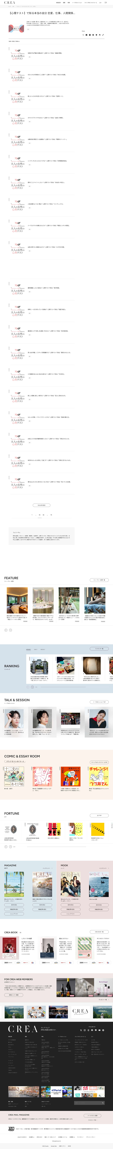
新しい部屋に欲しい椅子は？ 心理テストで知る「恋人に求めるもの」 (47, 395)
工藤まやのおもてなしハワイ (31, 1051)
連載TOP (27, 1040)
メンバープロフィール (46, 1104)
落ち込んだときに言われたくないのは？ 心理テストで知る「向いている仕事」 (49, 482)
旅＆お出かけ (11, 1044)
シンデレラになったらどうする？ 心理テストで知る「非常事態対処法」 (47, 161)
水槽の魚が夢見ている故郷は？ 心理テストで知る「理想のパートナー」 (47, 139)
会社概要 (31, 1137)
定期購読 (71, 1137)
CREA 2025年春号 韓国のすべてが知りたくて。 (47, 1065)
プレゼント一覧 (103, 999)
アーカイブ (10, 1063)
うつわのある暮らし (29, 1062)
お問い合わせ (39, 1137)
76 (51, 515)
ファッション (11, 1056)
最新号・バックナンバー (13, 1104)
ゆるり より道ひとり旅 (79, 1062)
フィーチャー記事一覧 (99, 580)
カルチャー (10, 1049)
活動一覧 (43, 1106)
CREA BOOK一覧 (99, 932)
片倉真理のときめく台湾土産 (31, 1044)
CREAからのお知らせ (12, 1072)
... (35, 515)
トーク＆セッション (77, 2)
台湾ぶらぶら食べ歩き (29, 1042)
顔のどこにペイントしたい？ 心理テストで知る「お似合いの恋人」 (46, 182)
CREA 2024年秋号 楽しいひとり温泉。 (46, 1073)
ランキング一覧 (99, 648)
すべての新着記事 (12, 1040)
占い (100, 2)
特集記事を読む (14, 909)
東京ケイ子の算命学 (95, 1049)
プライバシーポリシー (90, 1137)
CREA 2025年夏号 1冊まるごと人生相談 (46, 1061)
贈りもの (10, 1042)
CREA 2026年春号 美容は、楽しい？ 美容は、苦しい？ (48, 1048)
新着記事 (58, 2)
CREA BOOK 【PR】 (12, 1106)
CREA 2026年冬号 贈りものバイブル (45, 1052)
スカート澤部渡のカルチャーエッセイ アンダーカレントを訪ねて (81, 1058)
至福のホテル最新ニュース (30, 1053)
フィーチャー (11, 1065)
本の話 (69, 1146)
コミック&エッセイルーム (90, 2)
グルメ (9, 1047)
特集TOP (43, 1040)
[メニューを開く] (106, 2)
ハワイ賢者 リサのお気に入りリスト (31, 1048)
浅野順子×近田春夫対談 (63, 1046)
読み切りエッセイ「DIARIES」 (81, 1044)
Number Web (54, 1146)
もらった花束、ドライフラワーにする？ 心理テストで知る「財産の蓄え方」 (49, 417)
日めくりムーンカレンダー (96, 1052)
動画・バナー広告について (50, 1137)
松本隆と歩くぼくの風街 (63, 1048)
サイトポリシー (80, 1137)
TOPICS (10, 1070)
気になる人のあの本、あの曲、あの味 (64, 1043)
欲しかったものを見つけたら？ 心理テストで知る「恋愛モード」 (46, 96)
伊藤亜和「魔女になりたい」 (81, 1042)
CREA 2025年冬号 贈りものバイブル (45, 1069)
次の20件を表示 (41, 505)
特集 (69, 2)
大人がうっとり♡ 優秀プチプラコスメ (31, 1069)
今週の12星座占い (95, 1047)
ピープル (27, 1104)
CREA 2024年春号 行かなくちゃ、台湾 (46, 1081)
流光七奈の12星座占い (96, 1044)
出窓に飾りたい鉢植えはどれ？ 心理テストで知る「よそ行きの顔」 (46, 247)
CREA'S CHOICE (11, 1067)
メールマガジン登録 (92, 1115)
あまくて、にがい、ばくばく (81, 1054)
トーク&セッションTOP (63, 1040)
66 (43, 515)
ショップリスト (14, 914)
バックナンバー (46, 868)
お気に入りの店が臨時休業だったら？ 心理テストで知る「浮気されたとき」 (49, 439)
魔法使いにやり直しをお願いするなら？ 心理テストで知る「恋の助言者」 (48, 331)
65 (39, 515)
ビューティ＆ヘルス (12, 1054)
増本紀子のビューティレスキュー (31, 1073)
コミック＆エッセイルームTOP (99, 762)
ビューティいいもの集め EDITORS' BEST (30, 1065)
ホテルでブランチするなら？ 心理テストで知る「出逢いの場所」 (46, 118)
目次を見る (14, 905)
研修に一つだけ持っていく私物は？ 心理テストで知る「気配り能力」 (47, 309)
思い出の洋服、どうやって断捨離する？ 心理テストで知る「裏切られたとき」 (49, 352)
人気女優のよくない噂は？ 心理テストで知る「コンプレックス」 (46, 204)
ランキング (10, 1060)
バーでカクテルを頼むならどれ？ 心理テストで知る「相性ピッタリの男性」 (49, 225)
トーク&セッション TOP (99, 702)
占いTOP (99, 815)
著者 (26, 1106)
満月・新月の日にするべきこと (97, 1054)
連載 (64, 2)
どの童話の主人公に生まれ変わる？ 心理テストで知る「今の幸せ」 (46, 374)
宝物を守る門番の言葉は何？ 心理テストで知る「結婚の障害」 (45, 53)
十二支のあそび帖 (78, 1049)
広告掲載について (62, 1137)
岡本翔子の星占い (95, 1042)
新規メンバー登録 (13, 995)
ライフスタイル (11, 1052)
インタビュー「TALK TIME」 (81, 1052)
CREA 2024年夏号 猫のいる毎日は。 (45, 1077)
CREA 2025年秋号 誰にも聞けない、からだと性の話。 (48, 1057)
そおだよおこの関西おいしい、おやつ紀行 (31, 1056)
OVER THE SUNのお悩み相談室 (64, 1051)
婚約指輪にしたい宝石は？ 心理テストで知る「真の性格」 (44, 288)
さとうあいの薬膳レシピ (30, 1059)
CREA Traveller (45, 1146)
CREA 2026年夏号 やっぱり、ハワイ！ (46, 1043)
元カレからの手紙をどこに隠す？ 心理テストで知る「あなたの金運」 (47, 75)
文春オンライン (62, 1146)
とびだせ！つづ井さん (79, 1047)
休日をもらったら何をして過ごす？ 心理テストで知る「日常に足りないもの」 (49, 460)
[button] (6, 630)
